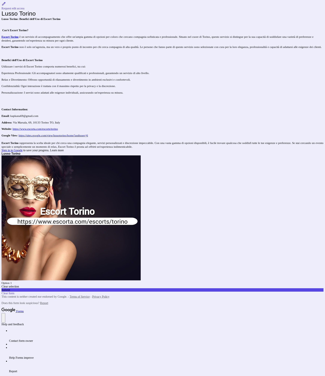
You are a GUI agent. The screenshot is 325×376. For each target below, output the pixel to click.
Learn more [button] (57, 150)
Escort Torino (10, 36)
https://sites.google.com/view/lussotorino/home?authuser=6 (53, 135)
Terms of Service (80, 296)
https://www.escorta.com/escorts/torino (35, 128)
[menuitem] (166, 336)
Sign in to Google (12, 150)
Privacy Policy (100, 296)
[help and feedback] (3, 318)
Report (44, 303)
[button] (162, 6)
